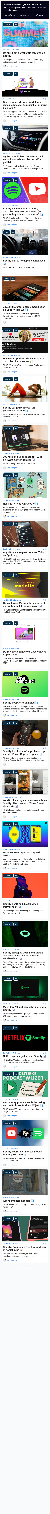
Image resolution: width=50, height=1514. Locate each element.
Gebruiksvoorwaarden (33, 7)
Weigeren (40, 15)
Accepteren (10, 15)
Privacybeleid (15, 7)
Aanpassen (25, 15)
